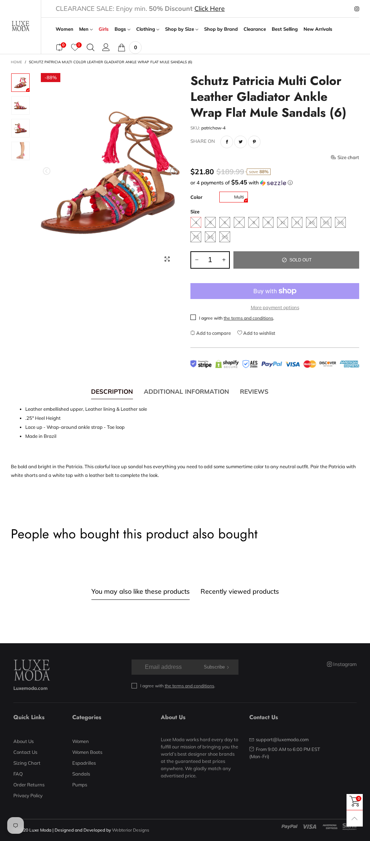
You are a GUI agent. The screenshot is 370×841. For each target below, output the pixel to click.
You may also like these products (140, 591)
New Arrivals (318, 29)
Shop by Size (180, 29)
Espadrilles (84, 763)
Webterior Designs (130, 830)
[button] (46, 171)
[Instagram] (357, 9)
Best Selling (285, 29)
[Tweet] (240, 142)
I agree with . (236, 318)
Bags (121, 29)
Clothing (146, 29)
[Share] (226, 142)
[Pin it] (254, 142)
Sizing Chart (26, 763)
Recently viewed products (240, 591)
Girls (104, 29)
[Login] (106, 47)
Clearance (255, 29)
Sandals (81, 774)
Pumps (79, 784)
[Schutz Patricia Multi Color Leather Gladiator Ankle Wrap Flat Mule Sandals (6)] (110, 172)
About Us (23, 741)
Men (84, 29)
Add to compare (213, 333)
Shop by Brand (221, 29)
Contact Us (25, 752)
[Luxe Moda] (20, 26)
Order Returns (28, 784)
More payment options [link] (275, 307)
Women (64, 29)
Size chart (348, 157)
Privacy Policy (28, 795)
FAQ (18, 774)
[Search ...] (90, 47)
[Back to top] (355, 818)
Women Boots (87, 752)
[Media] (167, 259)
